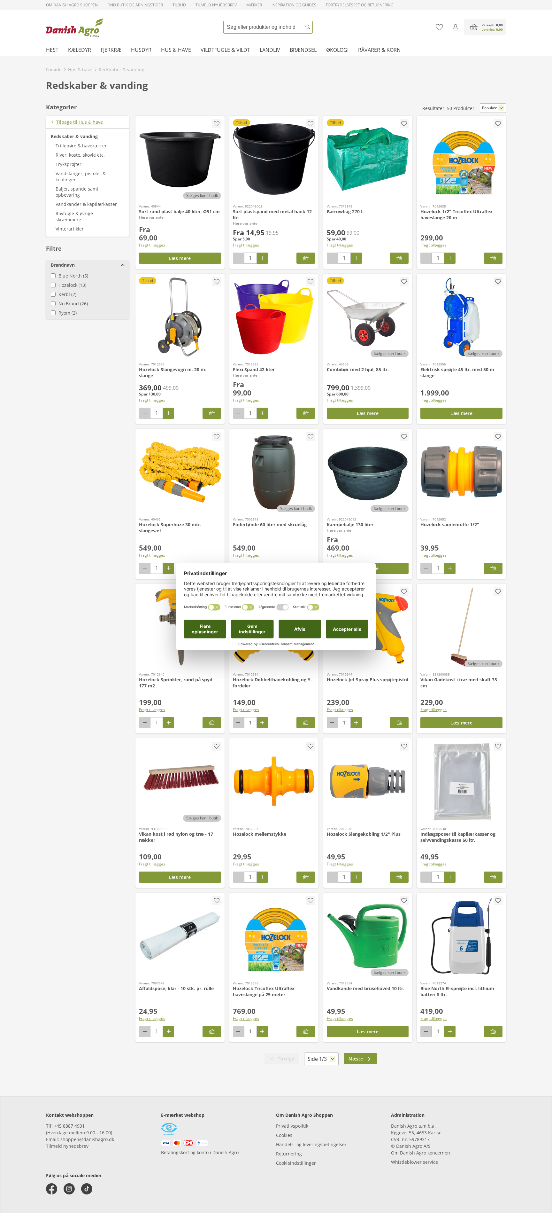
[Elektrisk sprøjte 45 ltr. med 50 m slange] (461, 317)
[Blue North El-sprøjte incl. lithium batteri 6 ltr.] (461, 936)
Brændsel (303, 49)
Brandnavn (63, 265)
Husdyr (141, 49)
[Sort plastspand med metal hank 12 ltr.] (274, 159)
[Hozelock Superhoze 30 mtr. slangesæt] (180, 472)
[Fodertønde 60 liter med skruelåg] (274, 472)
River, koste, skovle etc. (80, 155)
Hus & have (176, 49)
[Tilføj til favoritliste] (439, 27)
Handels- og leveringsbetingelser (311, 1144)
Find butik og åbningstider (135, 5)
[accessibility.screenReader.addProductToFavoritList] (404, 123)
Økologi (337, 49)
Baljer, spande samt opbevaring (77, 192)
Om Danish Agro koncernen (420, 1153)
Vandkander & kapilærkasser (86, 204)
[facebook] (51, 1188)
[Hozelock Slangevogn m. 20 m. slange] (180, 317)
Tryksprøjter (68, 164)
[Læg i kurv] (399, 258)
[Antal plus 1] (262, 258)
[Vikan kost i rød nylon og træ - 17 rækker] (180, 782)
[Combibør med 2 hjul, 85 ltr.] (368, 317)
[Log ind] (455, 27)
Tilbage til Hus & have (79, 122)
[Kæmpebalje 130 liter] (368, 472)
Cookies (284, 1135)
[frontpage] (74, 27)
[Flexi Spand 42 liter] (274, 317)
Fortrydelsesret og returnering (360, 5)
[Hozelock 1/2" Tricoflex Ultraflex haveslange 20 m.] (461, 159)
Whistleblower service (414, 1162)
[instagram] (69, 1188)
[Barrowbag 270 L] (368, 159)
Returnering (289, 1154)
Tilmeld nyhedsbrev (216, 5)
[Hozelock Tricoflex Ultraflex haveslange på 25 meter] (274, 936)
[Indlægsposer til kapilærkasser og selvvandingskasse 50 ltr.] (461, 782)
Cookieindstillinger (296, 1163)
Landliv (270, 49)
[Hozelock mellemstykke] (274, 782)
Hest (52, 49)
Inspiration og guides (294, 5)
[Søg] (308, 27)
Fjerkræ (111, 49)
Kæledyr (79, 49)
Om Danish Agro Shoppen (72, 5)
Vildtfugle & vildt (225, 49)
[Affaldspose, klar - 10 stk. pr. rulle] (180, 936)
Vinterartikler (70, 229)
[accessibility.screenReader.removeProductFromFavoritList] (216, 123)
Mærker (254, 5)
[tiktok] (86, 1188)
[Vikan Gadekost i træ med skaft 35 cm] (461, 627)
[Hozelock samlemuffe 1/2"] (461, 472)
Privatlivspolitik (292, 1126)
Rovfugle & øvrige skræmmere (74, 216)
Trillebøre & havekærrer (81, 146)
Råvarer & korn (379, 49)
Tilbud (179, 5)
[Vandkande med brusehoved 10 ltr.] (368, 936)
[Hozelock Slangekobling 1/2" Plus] (368, 782)
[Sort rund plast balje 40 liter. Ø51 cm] (180, 159)
